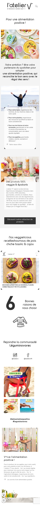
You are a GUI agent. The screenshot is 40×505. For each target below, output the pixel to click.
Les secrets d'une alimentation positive (19, 479)
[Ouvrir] (19, 382)
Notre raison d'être (15, 144)
